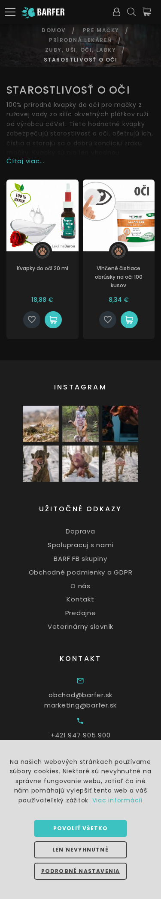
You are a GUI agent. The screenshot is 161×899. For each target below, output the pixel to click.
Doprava (80, 531)
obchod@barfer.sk (80, 694)
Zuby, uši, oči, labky (80, 49)
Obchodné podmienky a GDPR (81, 572)
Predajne (80, 612)
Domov (54, 30)
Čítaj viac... (25, 160)
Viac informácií (117, 800)
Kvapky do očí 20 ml (42, 268)
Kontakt (80, 599)
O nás (80, 585)
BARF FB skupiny (80, 558)
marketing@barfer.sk (80, 705)
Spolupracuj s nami (81, 544)
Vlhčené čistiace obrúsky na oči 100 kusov (119, 277)
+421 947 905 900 (81, 735)
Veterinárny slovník (80, 626)
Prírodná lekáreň (80, 40)
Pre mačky (101, 30)
